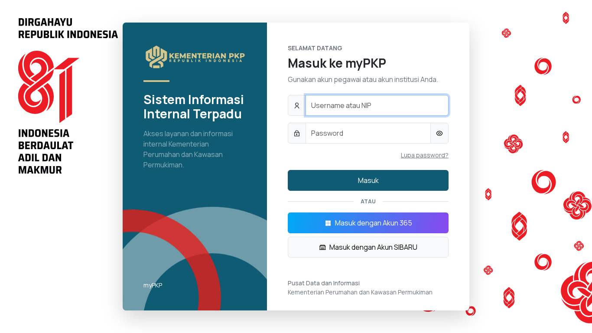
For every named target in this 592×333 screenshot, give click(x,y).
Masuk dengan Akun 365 (373, 223)
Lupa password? (425, 155)
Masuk (368, 180)
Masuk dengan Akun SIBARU (373, 247)
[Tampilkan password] (439, 133)
